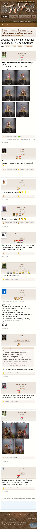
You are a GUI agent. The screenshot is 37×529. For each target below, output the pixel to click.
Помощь (31, 514)
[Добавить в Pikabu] (18, 503)
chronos (14, 46)
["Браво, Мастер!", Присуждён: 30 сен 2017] (17, 157)
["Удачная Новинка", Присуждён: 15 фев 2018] (18, 344)
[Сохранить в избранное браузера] (33, 503)
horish (22, 264)
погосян (20, 46)
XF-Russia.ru (9, 521)
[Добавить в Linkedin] (6, 503)
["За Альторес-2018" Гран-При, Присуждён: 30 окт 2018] (15, 298)
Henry (22, 149)
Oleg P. (22, 469)
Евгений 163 (22, 53)
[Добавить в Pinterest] (22, 503)
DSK (21, 336)
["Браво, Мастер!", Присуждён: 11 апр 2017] (23, 215)
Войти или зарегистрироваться (26, 1)
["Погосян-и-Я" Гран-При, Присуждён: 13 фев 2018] (29, 272)
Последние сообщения (20, 24)
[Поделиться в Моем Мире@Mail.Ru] (10, 503)
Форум (5, 16)
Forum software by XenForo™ (8, 519)
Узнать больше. (17, 35)
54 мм (7, 46)
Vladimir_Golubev (22, 384)
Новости (14, 16)
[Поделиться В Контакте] (30, 503)
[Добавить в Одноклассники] (14, 503)
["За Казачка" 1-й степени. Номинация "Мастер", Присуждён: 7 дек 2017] (14, 215)
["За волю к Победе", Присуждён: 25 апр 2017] (21, 242)
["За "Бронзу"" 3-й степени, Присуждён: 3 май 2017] (20, 215)
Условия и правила (31, 518)
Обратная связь (24, 514)
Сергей (22, 290)
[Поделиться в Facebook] (2, 503)
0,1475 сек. (11, 524)
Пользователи (24, 16)
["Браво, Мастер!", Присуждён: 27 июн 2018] (18, 298)
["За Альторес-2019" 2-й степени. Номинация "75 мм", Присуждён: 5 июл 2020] (8, 272)
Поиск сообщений (6, 24)
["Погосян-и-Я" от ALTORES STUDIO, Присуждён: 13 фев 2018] (21, 298)
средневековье (28, 46)
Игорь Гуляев (21, 207)
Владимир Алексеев (21, 234)
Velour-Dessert (5, 514)
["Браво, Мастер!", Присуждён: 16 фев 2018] (26, 272)
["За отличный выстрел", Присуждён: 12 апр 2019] (14, 272)
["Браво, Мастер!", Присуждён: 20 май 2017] (18, 242)
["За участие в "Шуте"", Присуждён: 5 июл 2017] (15, 242)
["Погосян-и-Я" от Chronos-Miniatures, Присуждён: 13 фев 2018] (20, 157)
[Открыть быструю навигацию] (35, 22)
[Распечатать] (18, 507)
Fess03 (22, 180)
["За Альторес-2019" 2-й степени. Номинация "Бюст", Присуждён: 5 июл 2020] (11, 272)
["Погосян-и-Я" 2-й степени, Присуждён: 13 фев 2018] (21, 59)
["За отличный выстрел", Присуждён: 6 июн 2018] (23, 272)
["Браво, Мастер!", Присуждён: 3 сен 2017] (18, 188)
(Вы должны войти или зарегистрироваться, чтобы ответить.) (20, 498)
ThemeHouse (23, 522)
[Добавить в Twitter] (26, 503)
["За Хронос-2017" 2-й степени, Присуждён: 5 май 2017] (17, 215)
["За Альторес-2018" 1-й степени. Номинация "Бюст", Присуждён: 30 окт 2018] (20, 272)
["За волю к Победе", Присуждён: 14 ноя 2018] (17, 272)
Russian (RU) (12, 514)
